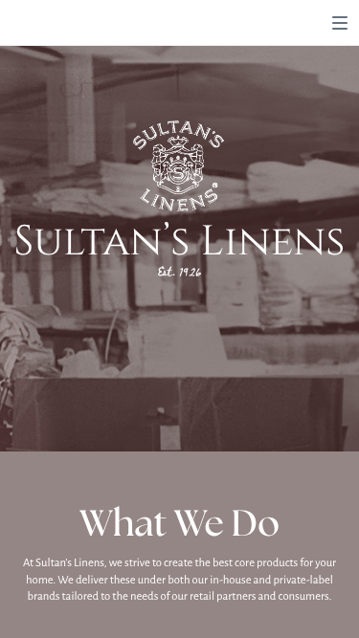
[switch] (339, 22)
